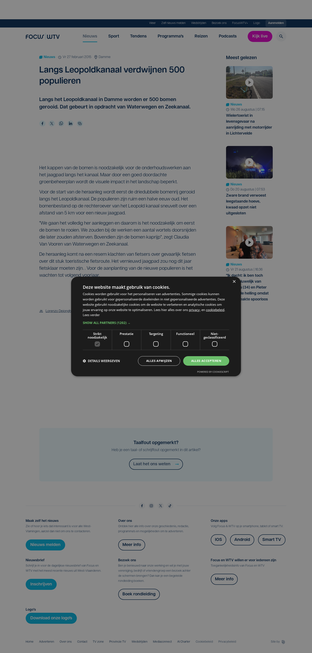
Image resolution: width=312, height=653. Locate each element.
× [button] (234, 281)
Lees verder (91, 315)
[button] (156, 323)
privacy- (195, 310)
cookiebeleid (215, 310)
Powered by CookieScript (213, 371)
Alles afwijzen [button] (159, 361)
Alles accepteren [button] (206, 361)
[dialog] (156, 326)
